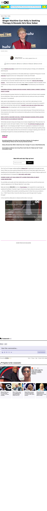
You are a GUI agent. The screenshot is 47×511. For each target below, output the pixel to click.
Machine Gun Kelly (9, 68)
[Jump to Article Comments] (5, 64)
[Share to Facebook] (11, 64)
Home (2, 15)
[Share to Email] (38, 64)
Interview (3, 75)
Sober (9, 15)
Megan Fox (24, 168)
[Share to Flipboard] (28, 64)
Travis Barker (23, 187)
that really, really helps (24, 174)
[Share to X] (20, 64)
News (6, 15)
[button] (2, 2)
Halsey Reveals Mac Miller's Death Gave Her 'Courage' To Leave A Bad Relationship (23, 144)
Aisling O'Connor (18, 58)
